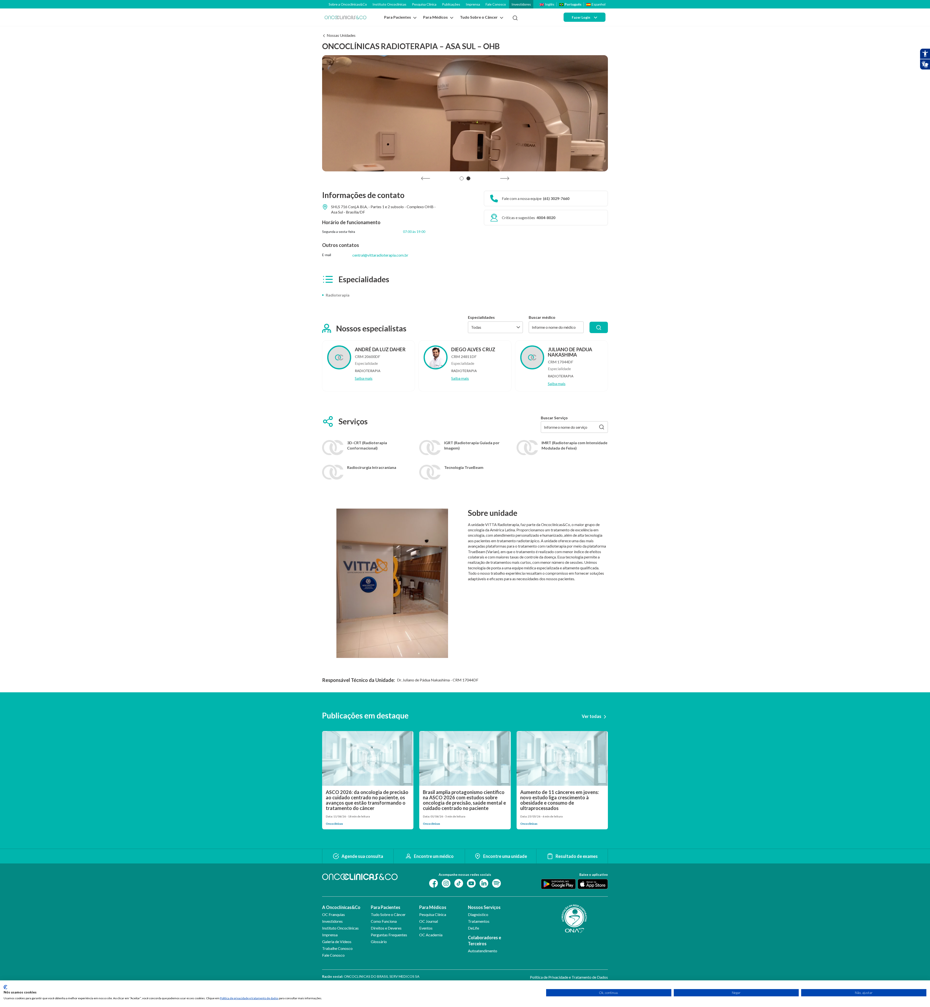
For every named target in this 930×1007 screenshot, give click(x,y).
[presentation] (425, 178)
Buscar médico (542, 317)
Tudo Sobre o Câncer (388, 914)
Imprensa (473, 4)
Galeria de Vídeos (336, 941)
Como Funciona (384, 921)
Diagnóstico (478, 914)
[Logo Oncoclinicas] (345, 17)
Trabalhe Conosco (337, 948)
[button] (462, 178)
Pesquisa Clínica (424, 4)
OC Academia (430, 934)
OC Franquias (333, 914)
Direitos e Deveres (386, 928)
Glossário (379, 941)
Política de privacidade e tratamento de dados (249, 998)
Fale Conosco (496, 4)
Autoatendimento (482, 950)
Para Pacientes (385, 907)
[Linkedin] (484, 883)
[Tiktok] (458, 883)
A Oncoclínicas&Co (341, 907)
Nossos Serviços (484, 907)
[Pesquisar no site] (515, 18)
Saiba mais (363, 378)
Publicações (451, 4)
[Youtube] (471, 883)
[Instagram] (446, 883)
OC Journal (428, 921)
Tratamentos (478, 921)
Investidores (521, 4)
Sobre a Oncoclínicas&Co (348, 4)
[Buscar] (598, 327)
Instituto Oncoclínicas (389, 4)
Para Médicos (432, 907)
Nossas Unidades (341, 35)
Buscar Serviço (554, 418)
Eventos (426, 928)
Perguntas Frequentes (389, 934)
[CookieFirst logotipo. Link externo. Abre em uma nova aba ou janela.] (5, 987)
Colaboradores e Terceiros (484, 940)
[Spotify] (496, 883)
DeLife (473, 928)
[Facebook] (433, 883)
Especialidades (481, 317)
